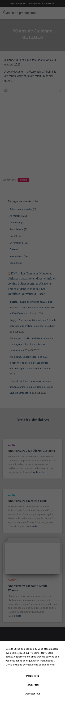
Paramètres (32, 675)
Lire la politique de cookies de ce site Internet (30, 664)
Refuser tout (32, 684)
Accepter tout (32, 693)
